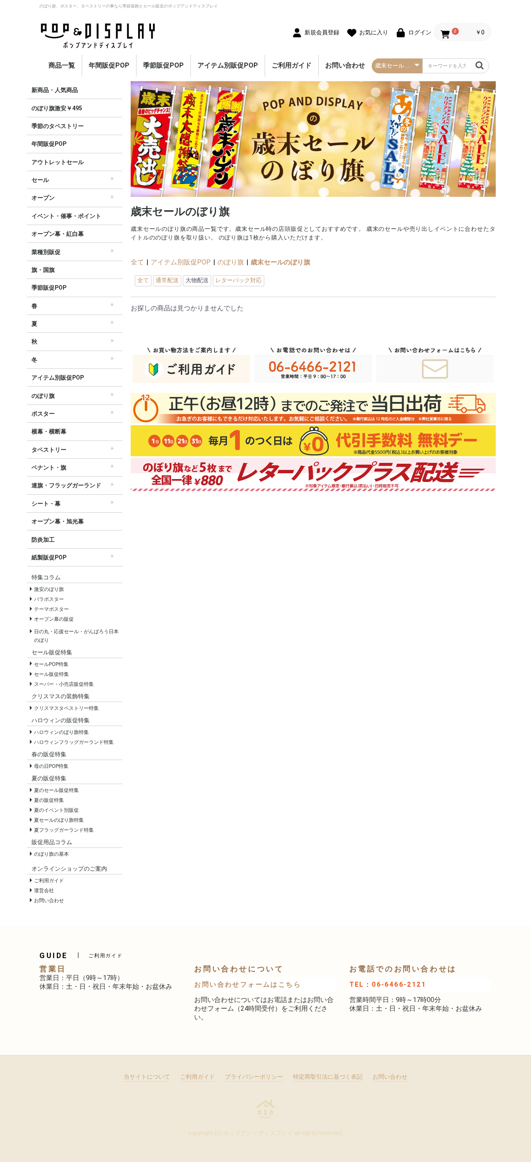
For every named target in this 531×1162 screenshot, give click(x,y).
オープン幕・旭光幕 (58, 521)
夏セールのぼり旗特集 (59, 820)
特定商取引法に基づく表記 (328, 1076)
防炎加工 (43, 539)
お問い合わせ (345, 65)
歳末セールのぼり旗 (280, 262)
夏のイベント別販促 (56, 810)
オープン (43, 197)
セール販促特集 (51, 674)
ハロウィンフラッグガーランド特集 (74, 742)
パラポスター (49, 599)
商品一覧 (62, 65)
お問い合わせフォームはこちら (247, 984)
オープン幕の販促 (54, 619)
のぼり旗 (43, 395)
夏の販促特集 (49, 800)
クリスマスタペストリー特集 (66, 708)
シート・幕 (46, 503)
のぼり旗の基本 (51, 854)
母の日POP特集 (51, 766)
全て (137, 262)
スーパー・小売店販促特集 (64, 684)
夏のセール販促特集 (56, 790)
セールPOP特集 (51, 664)
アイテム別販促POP (227, 65)
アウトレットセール (58, 162)
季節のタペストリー (58, 126)
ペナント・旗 (49, 467)
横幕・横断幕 (49, 431)
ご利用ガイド (292, 65)
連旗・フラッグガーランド (66, 485)
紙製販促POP (49, 557)
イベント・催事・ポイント (66, 216)
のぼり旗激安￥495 (57, 108)
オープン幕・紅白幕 (58, 233)
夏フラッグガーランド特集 (64, 830)
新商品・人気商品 (55, 90)
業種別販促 (46, 252)
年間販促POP (109, 65)
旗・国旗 (43, 269)
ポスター (43, 413)
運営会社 (44, 890)
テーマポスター (51, 609)
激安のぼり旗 (49, 589)
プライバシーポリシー (254, 1076)
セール (40, 180)
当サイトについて (147, 1076)
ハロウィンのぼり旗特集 (61, 732)
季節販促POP (163, 65)
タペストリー (49, 449)
